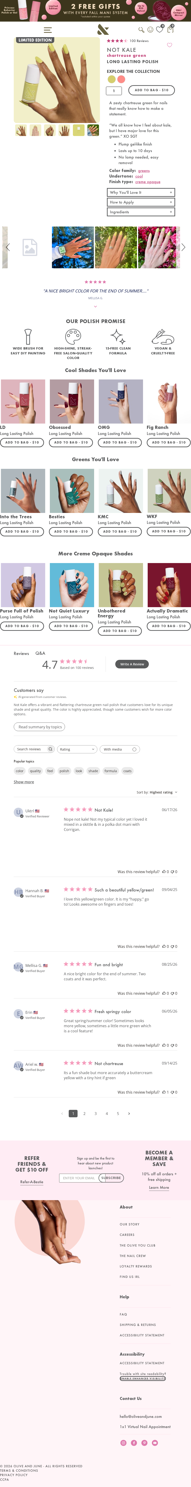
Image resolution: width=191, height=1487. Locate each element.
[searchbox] (30, 749)
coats (127, 771)
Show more (24, 781)
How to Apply (122, 202)
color (20, 771)
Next (95, 134)
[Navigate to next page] (129, 1113)
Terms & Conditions (19, 1470)
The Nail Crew (133, 1256)
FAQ (123, 1314)
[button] (8, 247)
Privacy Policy (14, 1475)
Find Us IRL (130, 1277)
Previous (18, 134)
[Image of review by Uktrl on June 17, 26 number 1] (75, 843)
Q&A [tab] (40, 653)
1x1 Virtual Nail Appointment (145, 1426)
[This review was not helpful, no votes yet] (172, 871)
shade (93, 771)
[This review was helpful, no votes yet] (164, 871)
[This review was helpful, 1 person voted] (164, 1092)
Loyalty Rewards (136, 1266)
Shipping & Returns (138, 1325)
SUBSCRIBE (111, 1178)
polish (64, 771)
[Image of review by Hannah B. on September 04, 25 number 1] (75, 918)
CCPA (4, 1479)
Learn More (159, 1187)
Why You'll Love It (125, 192)
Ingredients (119, 211)
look (79, 771)
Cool (139, 176)
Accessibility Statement (142, 1335)
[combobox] (77, 749)
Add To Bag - (24, 442)
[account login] (150, 30)
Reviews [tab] (21, 653)
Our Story (130, 1224)
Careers (127, 1235)
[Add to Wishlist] (169, 45)
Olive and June (28, 1466)
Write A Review (132, 664)
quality (35, 771)
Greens (144, 170)
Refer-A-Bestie (31, 1181)
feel (50, 771)
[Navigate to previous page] (62, 1113)
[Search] (142, 32)
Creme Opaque (147, 181)
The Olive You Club (138, 1245)
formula (111, 771)
